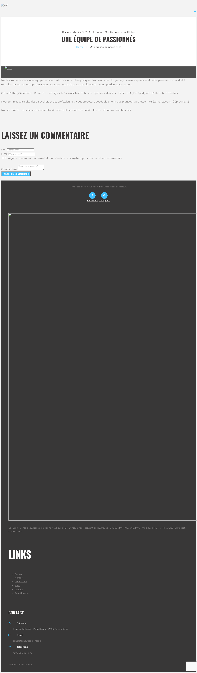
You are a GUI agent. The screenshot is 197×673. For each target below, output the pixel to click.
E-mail (5, 153)
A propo (19, 578)
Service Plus (21, 581)
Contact (19, 589)
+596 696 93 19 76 (22, 653)
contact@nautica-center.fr (27, 641)
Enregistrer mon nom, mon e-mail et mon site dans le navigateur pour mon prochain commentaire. (64, 158)
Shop (17, 585)
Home (80, 46)
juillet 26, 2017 (79, 32)
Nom (4, 149)
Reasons (66, 32)
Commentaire (9, 169)
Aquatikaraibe (21, 593)
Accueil (18, 574)
